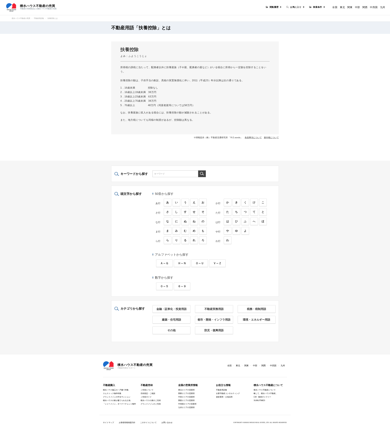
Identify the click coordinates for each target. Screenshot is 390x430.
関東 (349, 7)
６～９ (182, 286)
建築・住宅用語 (171, 319)
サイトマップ (108, 422)
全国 (334, 7)
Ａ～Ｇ (164, 263)
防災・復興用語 (214, 330)
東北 (342, 7)
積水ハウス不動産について (265, 390)
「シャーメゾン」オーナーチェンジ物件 (119, 404)
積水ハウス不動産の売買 (21, 18)
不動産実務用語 (214, 308)
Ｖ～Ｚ (217, 263)
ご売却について (147, 390)
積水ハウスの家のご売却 (151, 400)
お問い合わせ (166, 422)
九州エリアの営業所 (186, 407)
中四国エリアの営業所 (187, 404)
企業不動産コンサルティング (228, 393)
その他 (171, 330)
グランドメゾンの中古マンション (116, 397)
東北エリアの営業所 (186, 390)
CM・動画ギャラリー (262, 397)
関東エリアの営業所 (186, 393)
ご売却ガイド (146, 397)
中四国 (374, 7)
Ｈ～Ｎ (182, 263)
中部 (357, 7)
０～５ (164, 286)
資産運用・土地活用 (224, 397)
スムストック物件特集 (112, 393)
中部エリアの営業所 (186, 397)
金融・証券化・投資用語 (171, 308)
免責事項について (253, 137)
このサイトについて (148, 422)
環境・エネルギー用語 (256, 319)
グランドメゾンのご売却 (151, 404)
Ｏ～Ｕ (200, 263)
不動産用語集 (39, 18)
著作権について (271, 137)
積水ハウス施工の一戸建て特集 (116, 390)
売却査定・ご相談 (148, 393)
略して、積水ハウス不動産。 (265, 393)
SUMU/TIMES (259, 400)
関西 (364, 7)
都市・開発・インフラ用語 (214, 319)
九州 (382, 7)
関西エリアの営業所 (186, 400)
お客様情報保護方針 (127, 422)
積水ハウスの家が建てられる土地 (116, 400)
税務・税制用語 (256, 308)
